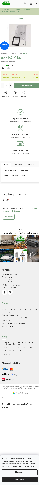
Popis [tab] (6, 165)
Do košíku (28, 85)
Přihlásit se (9, 217)
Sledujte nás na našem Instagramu (21, 233)
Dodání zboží (7, 312)
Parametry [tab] (18, 165)
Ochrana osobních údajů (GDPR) (14, 318)
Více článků (6, 354)
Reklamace (6, 321)
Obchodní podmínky (10, 315)
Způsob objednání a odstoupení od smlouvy (19, 309)
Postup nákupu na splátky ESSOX (14, 323)
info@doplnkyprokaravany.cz (13, 285)
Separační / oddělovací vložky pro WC (17, 347)
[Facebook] (4, 292)
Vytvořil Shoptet (22, 393)
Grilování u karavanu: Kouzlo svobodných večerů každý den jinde (18, 343)
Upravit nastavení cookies (27, 388)
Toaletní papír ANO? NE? (11, 351)
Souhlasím (19, 479)
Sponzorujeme (7, 326)
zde (32, 466)
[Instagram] (10, 292)
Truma (20, 18)
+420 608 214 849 (9, 287)
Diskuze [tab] (31, 165)
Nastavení (19, 472)
